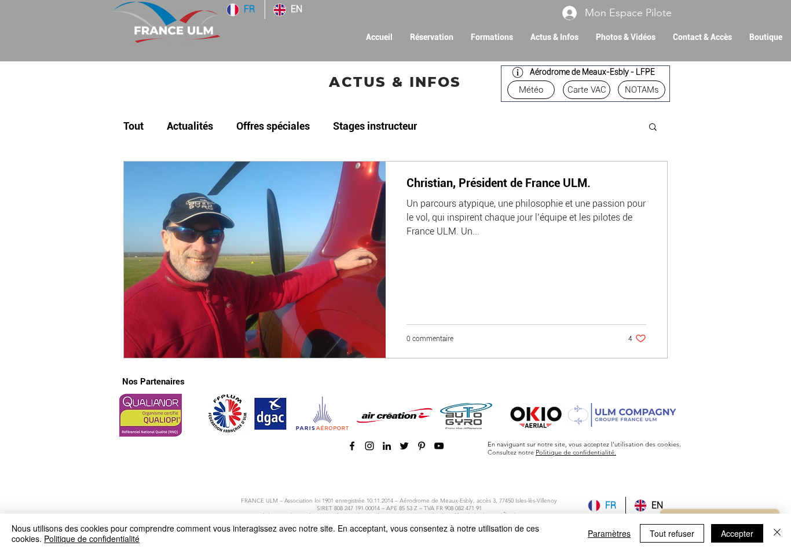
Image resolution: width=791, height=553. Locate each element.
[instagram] (369, 446)
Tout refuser (672, 533)
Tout (133, 126)
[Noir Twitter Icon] (404, 446)
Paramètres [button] (609, 533)
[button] (492, 37)
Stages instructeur (375, 126)
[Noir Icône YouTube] (439, 446)
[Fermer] (777, 533)
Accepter (737, 533)
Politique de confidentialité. (576, 452)
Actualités (190, 126)
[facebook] (352, 446)
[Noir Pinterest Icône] (421, 446)
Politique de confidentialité (92, 538)
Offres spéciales (273, 126)
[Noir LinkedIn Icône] (387, 446)
